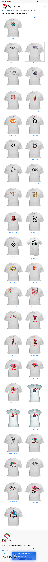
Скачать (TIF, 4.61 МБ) (35, 159)
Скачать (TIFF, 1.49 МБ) (13, 282)
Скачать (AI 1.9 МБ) (34, 330)
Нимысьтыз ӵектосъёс (15, 10)
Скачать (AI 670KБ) (34, 306)
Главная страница (6, 10)
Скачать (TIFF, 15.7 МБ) (13, 453)
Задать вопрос (22, 558)
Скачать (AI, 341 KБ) (13, 330)
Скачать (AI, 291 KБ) (13, 86)
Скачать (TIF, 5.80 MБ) (13, 232)
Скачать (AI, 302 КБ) (13, 183)
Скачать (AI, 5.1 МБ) (34, 502)
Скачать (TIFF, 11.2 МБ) (35, 86)
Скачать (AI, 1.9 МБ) (34, 355)
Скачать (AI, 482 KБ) (13, 478)
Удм (10, 1)
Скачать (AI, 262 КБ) (34, 135)
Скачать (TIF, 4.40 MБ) (35, 183)
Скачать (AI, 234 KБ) (34, 282)
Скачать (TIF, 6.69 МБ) (35, 111)
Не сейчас (29, 558)
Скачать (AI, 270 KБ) (34, 232)
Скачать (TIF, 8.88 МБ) (13, 111)
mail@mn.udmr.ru (6, 550)
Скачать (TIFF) (13, 38)
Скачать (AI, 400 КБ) (13, 62)
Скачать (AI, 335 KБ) (13, 501)
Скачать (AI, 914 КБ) (34, 62)
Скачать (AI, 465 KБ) (34, 258)
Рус (5, 1)
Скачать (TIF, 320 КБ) (13, 135)
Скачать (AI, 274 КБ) (13, 159)
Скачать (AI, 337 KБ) (13, 306)
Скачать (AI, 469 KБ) (34, 453)
